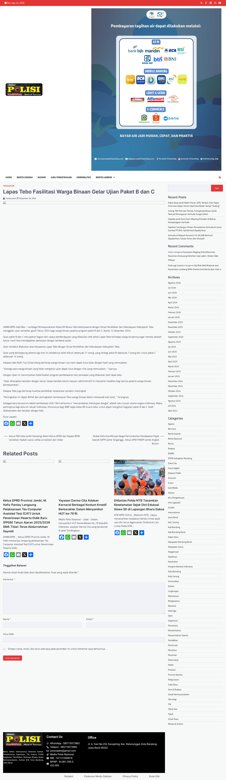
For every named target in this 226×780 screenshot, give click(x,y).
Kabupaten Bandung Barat (180, 541)
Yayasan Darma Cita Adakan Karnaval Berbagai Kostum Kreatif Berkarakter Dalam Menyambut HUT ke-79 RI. (83, 507)
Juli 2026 (172, 287)
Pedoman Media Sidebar (98, 776)
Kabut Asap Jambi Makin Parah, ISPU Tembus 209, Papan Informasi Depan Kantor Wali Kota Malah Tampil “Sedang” (194, 204)
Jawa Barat (173, 517)
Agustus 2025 (174, 341)
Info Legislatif (174, 502)
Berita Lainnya (104, 177)
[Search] (220, 177)
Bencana (172, 428)
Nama (7, 619)
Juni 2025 (172, 351)
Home (9, 177)
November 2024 (175, 386)
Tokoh (170, 714)
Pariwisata (173, 625)
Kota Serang (173, 576)
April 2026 (172, 302)
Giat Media (173, 487)
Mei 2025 (172, 356)
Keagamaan (173, 551)
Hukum (171, 492)
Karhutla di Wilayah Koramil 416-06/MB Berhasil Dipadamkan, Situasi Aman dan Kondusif (190, 237)
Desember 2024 (175, 381)
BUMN (171, 453)
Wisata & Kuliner (175, 723)
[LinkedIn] (210, 2)
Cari (217, 188)
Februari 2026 (174, 312)
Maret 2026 (173, 307)
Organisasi (173, 620)
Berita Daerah (25, 177)
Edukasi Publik (174, 473)
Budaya (42, 177)
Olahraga (172, 610)
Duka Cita (172, 463)
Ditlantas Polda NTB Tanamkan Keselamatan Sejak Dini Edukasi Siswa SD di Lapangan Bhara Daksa (139, 505)
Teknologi (172, 699)
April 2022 (172, 410)
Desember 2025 (175, 322)
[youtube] (219, 2)
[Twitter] (201, 2)
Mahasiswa (173, 596)
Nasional (172, 605)
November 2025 (175, 327)
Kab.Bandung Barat (177, 532)
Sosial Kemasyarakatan (178, 694)
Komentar (9, 579)
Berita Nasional (175, 438)
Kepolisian (172, 556)
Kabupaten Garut (175, 546)
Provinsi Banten (175, 674)
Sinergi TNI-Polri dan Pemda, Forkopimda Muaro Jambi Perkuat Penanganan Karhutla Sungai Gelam (192, 212)
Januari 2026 (174, 317)
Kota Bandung (174, 571)
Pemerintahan (174, 630)
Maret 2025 (173, 366)
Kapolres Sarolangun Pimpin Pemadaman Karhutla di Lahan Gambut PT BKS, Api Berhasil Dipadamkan (195, 228)
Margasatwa (174, 600)
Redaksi (68, 776)
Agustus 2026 (174, 282)
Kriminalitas (84, 177)
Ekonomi (172, 478)
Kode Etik (154, 776)
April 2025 (172, 361)
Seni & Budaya (174, 689)
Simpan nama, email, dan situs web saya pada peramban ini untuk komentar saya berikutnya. (56, 649)
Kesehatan (173, 561)
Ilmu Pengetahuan (61, 177)
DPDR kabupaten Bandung (180, 458)
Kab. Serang (173, 522)
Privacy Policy (130, 776)
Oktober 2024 (174, 391)
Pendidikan (8, 186)
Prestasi (172, 669)
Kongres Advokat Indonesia (180, 566)
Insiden (171, 507)
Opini (170, 615)
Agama (171, 423)
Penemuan (173, 645)
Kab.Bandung (174, 527)
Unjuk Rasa (173, 719)
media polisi (11, 198)
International (174, 512)
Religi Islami (173, 679)
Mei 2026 (172, 297)
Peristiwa (172, 650)
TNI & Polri (172, 709)
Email (90, 619)
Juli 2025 (172, 346)
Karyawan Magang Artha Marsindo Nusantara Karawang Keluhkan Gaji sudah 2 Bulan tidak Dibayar (193, 255)
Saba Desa (173, 684)
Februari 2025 (174, 371)
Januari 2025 (174, 376)
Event (170, 482)
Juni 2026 (172, 292)
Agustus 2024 (174, 400)
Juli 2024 (172, 405)
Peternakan (173, 660)
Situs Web (8, 634)
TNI (169, 704)
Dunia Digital (173, 468)
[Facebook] (206, 2)
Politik (171, 664)
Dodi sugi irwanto (176, 265)
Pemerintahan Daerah (178, 635)
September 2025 (175, 336)
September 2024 (175, 395)
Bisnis (171, 443)
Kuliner (171, 586)
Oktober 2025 (174, 332)
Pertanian (172, 655)
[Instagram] (215, 2)
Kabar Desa (173, 537)
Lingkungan (173, 591)
